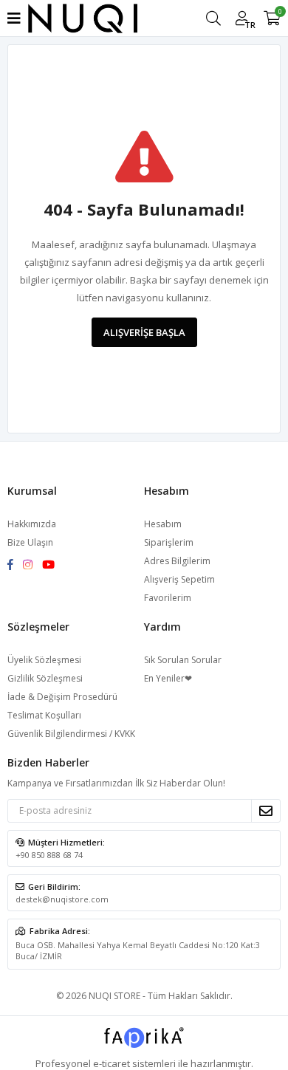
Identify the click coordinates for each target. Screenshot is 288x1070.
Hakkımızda (31, 524)
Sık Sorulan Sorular (183, 660)
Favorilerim (167, 597)
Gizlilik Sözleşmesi (45, 678)
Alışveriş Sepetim (179, 579)
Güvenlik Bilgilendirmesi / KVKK (71, 733)
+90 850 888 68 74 (49, 854)
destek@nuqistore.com (62, 899)
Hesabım (163, 524)
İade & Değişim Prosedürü (62, 696)
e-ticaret (111, 1063)
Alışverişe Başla (144, 332)
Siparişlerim (168, 542)
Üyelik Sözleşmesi (44, 660)
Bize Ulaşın (30, 542)
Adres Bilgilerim (177, 561)
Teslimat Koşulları (44, 715)
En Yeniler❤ (168, 678)
